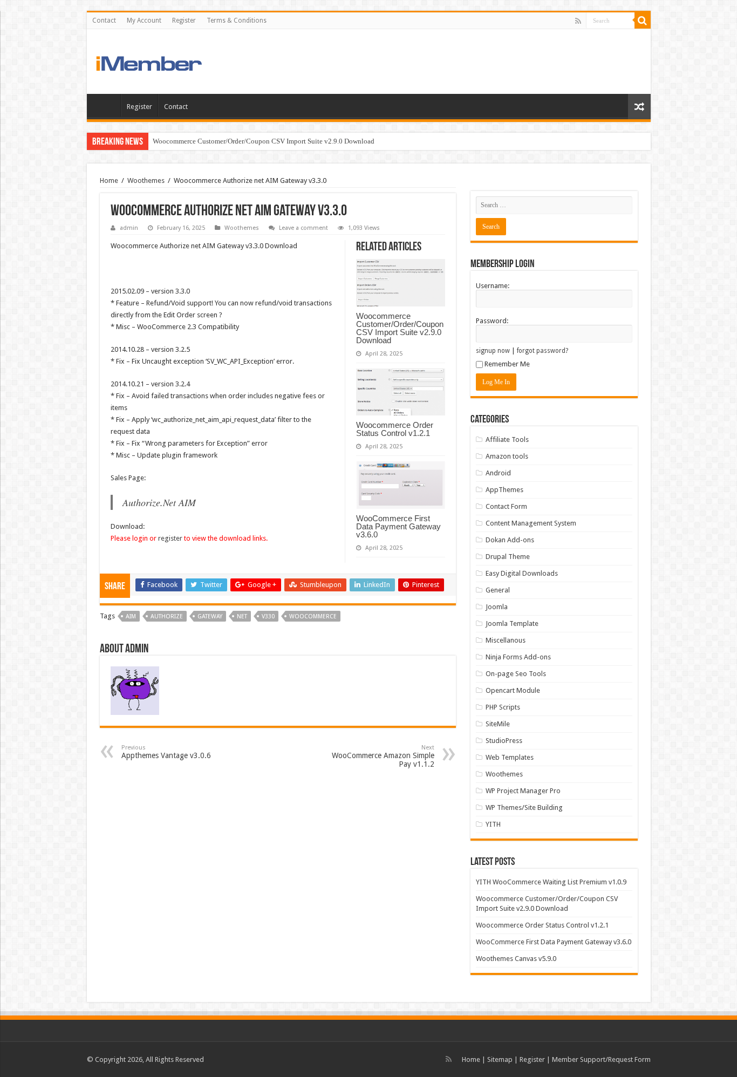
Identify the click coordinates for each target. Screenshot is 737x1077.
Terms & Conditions (237, 20)
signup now (493, 351)
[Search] (642, 20)
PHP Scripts (503, 707)
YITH (493, 824)
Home (106, 105)
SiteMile (498, 724)
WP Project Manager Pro (523, 791)
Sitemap (500, 1059)
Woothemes (146, 180)
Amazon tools (507, 456)
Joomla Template (512, 623)
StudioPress (504, 741)
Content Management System (531, 523)
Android (498, 473)
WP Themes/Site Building (524, 807)
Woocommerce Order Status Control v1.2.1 (394, 429)
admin (129, 227)
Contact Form (506, 506)
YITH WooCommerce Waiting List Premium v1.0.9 (551, 882)
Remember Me (507, 364)
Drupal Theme (508, 557)
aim (131, 616)
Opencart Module (513, 690)
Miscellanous (506, 640)
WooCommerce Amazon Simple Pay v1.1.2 (383, 756)
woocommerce (313, 616)
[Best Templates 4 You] (169, 61)
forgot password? (542, 351)
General (498, 590)
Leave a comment (303, 227)
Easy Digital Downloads (522, 573)
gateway (209, 616)
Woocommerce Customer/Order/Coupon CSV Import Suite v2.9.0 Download (263, 141)
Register (184, 20)
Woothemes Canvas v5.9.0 (516, 959)
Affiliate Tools (507, 439)
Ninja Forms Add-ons (518, 657)
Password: (492, 321)
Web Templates (510, 757)
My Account (144, 20)
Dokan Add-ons (510, 540)
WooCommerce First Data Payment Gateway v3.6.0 (398, 526)
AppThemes (504, 490)
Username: (492, 286)
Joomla (497, 607)
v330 (268, 616)
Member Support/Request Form (601, 1059)
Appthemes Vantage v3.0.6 (166, 752)
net (242, 616)
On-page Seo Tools (516, 674)
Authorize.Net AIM (159, 502)
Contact (104, 20)
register (170, 538)
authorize (167, 616)
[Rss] (578, 21)
